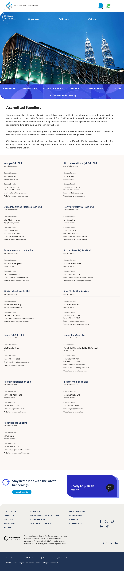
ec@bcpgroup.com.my (77, 321)
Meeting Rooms (29, 88)
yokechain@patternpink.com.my (81, 277)
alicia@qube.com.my (16, 236)
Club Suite (116, 88)
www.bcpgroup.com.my (80, 324)
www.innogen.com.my (19, 196)
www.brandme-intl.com (20, 281)
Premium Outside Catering (63, 95)
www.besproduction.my (20, 322)
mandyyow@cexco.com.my (19, 362)
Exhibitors (64, 19)
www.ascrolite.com (18, 412)
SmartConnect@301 (95, 88)
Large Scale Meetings (53, 88)
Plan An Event (9, 88)
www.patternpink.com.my (81, 281)
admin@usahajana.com (77, 364)
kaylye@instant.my (76, 409)
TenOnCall (75, 88)
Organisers (33, 19)
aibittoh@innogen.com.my (18, 193)
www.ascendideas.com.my (21, 453)
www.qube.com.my (18, 239)
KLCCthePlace (111, 543)
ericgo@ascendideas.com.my (19, 450)
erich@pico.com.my (76, 193)
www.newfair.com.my (79, 239)
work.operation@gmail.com (79, 368)
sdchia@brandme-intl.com (18, 277)
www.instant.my (77, 412)
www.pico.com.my (78, 196)
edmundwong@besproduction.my (21, 318)
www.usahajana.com (79, 371)
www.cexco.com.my (18, 365)
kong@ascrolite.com (16, 409)
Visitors (92, 19)
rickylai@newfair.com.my (78, 236)
